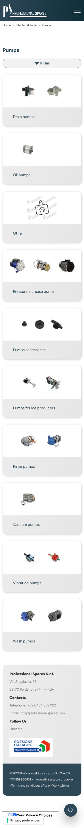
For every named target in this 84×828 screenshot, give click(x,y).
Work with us (61, 785)
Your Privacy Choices (35, 815)
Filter (42, 63)
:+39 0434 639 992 (41, 705)
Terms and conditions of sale (30, 785)
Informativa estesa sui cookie (53, 779)
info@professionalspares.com (42, 713)
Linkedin (15, 729)
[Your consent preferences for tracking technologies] (23, 820)
